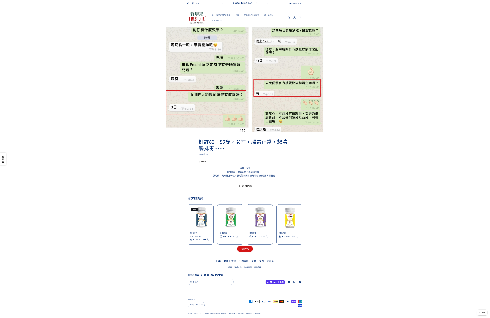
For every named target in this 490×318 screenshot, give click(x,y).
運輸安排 (238, 267)
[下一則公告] (267, 3)
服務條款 (258, 267)
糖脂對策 (223, 233)
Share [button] (203, 162)
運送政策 (258, 313)
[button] (222, 15)
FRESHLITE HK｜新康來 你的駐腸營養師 (206, 313)
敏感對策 (282, 233)
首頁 (230, 267)
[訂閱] (230, 282)
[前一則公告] (223, 3)
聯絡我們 (248, 267)
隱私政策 (241, 313)
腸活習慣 (193, 233)
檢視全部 (245, 249)
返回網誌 (247, 185)
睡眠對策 (252, 233)
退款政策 (232, 313)
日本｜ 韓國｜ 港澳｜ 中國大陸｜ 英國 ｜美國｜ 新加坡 (245, 261)
